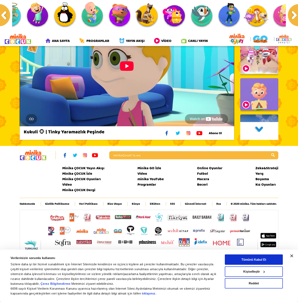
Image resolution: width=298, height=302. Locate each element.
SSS (172, 204)
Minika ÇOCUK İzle (77, 173)
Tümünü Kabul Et (253, 259)
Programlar (146, 184)
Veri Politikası (88, 204)
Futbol (202, 173)
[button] (259, 131)
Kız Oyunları (265, 184)
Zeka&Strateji (266, 168)
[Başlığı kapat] (291, 255)
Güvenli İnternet (195, 204)
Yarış (259, 173)
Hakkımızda (27, 204)
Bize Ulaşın (114, 204)
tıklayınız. (149, 293)
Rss (218, 204)
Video (67, 184)
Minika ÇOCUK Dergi (78, 190)
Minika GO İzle (149, 168)
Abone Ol (215, 133)
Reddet (254, 283)
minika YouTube (150, 179)
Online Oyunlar (209, 168)
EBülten (155, 204)
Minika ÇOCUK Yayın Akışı (83, 168)
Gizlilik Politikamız (57, 204)
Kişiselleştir (251, 271)
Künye (136, 204)
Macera (203, 179)
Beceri (202, 184)
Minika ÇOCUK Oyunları (81, 179)
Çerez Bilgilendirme (56, 283)
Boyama (262, 179)
